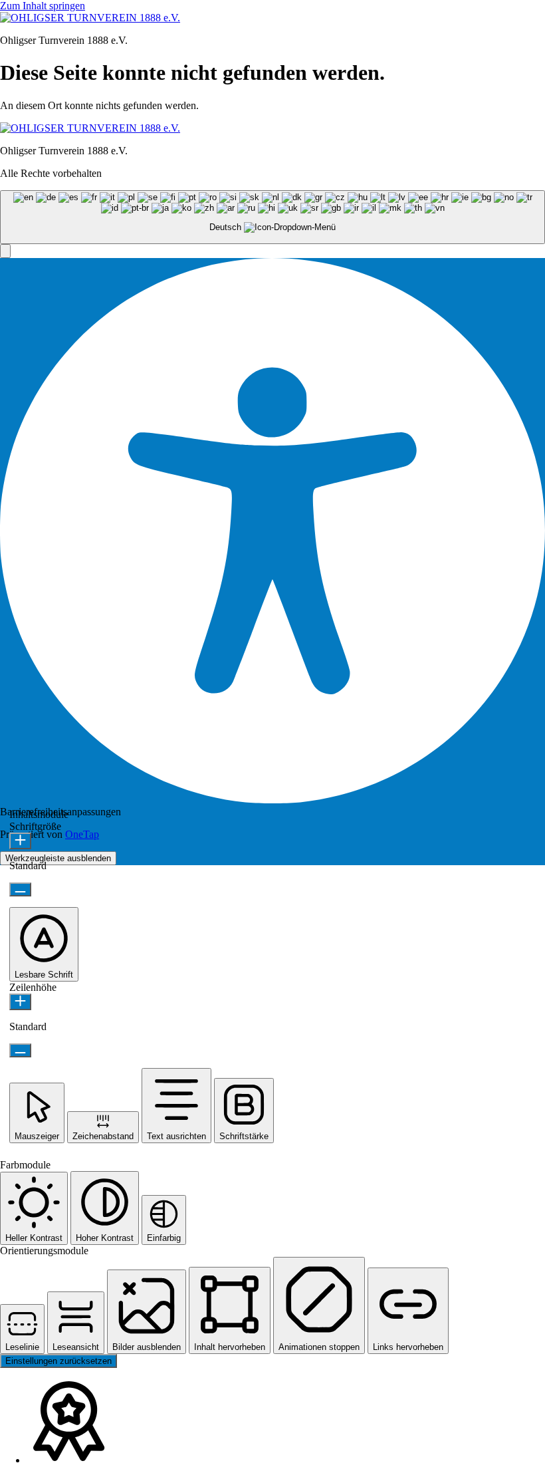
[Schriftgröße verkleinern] (20, 889)
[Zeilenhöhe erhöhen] (20, 1002)
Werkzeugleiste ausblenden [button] (58, 858)
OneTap (82, 834)
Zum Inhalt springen (42, 5)
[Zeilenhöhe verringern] (20, 1050)
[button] (5, 251)
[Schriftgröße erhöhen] (20, 841)
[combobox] (272, 217)
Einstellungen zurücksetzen (58, 1361)
